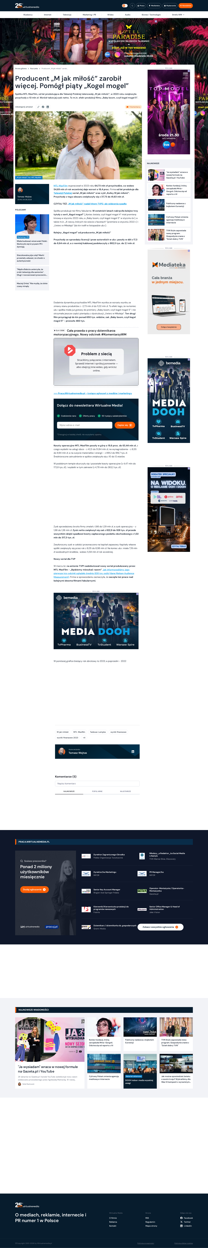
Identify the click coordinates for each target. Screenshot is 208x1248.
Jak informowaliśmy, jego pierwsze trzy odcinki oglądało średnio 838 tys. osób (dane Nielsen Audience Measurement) (94, 573)
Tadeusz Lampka (98, 732)
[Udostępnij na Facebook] (44, 107)
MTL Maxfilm (79, 732)
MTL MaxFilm (61, 185)
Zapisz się (122, 425)
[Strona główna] (27, 5)
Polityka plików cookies (183, 1243)
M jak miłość (63, 732)
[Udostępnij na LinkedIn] (48, 107)
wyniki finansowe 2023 (67, 737)
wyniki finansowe (118, 732)
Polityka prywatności (145, 1243)
